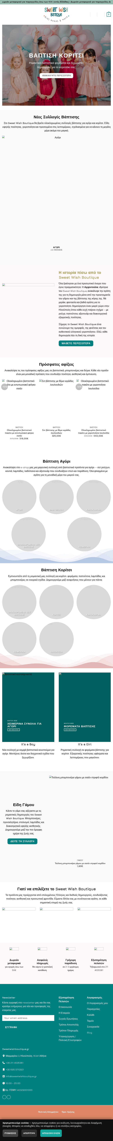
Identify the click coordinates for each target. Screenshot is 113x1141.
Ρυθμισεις (10, 1133)
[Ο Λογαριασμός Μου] (100, 14)
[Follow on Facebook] (4, 1097)
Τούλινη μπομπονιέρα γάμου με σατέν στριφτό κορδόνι (80, 863)
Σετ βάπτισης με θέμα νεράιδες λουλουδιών (56, 431)
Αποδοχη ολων (51, 1133)
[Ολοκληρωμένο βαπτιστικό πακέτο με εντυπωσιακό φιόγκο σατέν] (19, 402)
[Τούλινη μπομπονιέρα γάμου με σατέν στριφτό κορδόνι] (80, 817)
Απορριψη (29, 1133)
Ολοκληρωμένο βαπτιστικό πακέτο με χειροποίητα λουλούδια (93, 431)
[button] (21, 14)
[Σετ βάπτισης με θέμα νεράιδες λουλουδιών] (56, 402)
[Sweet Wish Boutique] (56, 14)
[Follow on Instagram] (9, 1097)
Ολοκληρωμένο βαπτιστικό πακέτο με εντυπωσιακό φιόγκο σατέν (19, 433)
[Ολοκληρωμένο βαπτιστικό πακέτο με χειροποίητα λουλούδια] (94, 402)
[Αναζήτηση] (94, 14)
